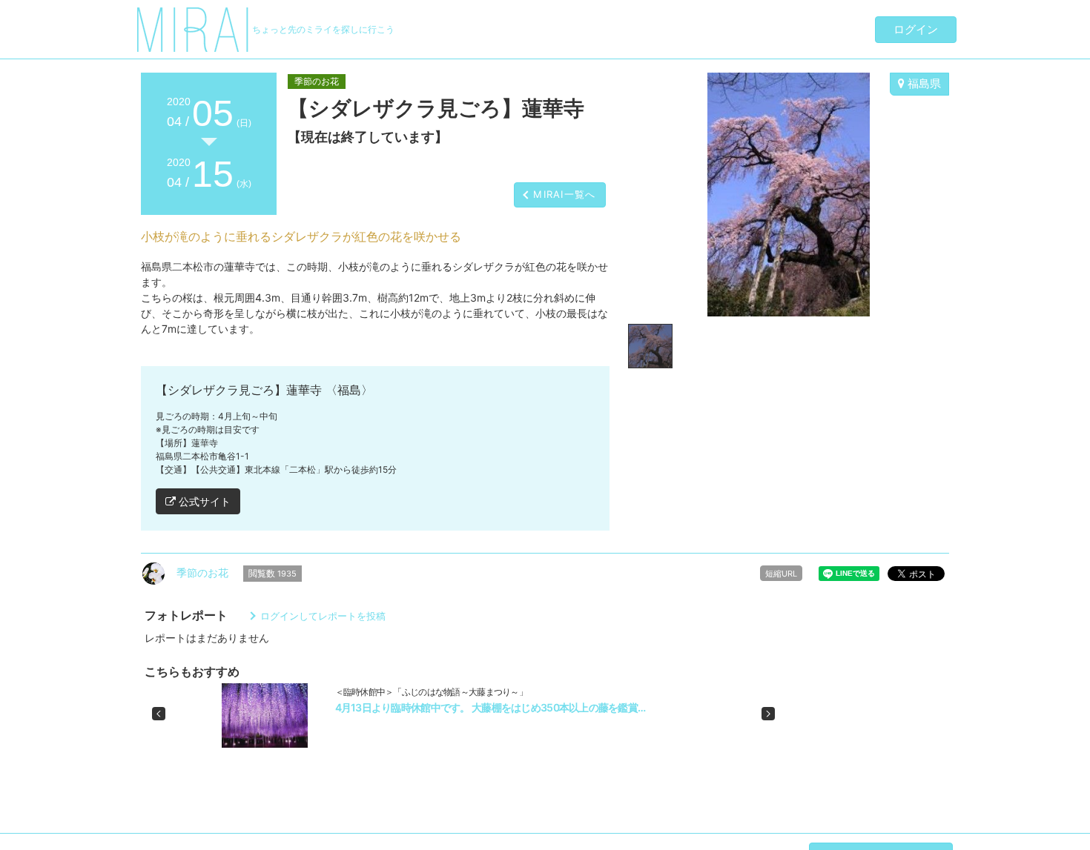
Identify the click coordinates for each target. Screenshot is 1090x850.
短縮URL (781, 573)
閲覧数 (272, 573)
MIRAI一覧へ (564, 194)
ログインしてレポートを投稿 (323, 616)
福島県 (923, 83)
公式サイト (203, 501)
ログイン (916, 29)
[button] (158, 713)
